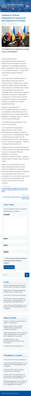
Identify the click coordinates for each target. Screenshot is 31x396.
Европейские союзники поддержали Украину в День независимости (15, 291)
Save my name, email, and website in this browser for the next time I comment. (15, 261)
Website (6, 252)
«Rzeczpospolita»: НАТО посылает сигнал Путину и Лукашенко (14, 370)
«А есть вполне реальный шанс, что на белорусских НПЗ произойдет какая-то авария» (15, 306)
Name (6, 238)
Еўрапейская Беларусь (15, 5)
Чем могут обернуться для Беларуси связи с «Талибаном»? (15, 322)
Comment (7, 214)
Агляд (4, 24)
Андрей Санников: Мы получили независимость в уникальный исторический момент (13, 327)
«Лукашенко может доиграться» (14, 346)
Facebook (5, 75)
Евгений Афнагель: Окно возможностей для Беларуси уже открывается (14, 341)
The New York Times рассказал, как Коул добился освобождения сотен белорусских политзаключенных (15, 300)
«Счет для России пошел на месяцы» (15, 295)
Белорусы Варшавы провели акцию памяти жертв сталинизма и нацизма (15, 286)
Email (6, 245)
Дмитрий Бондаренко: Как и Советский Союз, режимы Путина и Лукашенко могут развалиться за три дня (15, 334)
